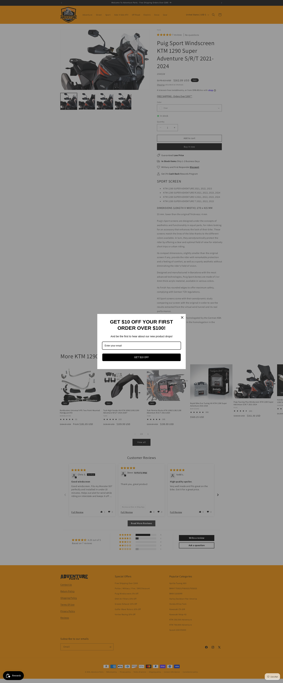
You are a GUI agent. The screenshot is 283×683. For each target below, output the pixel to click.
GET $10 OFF (141, 357)
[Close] (182, 317)
